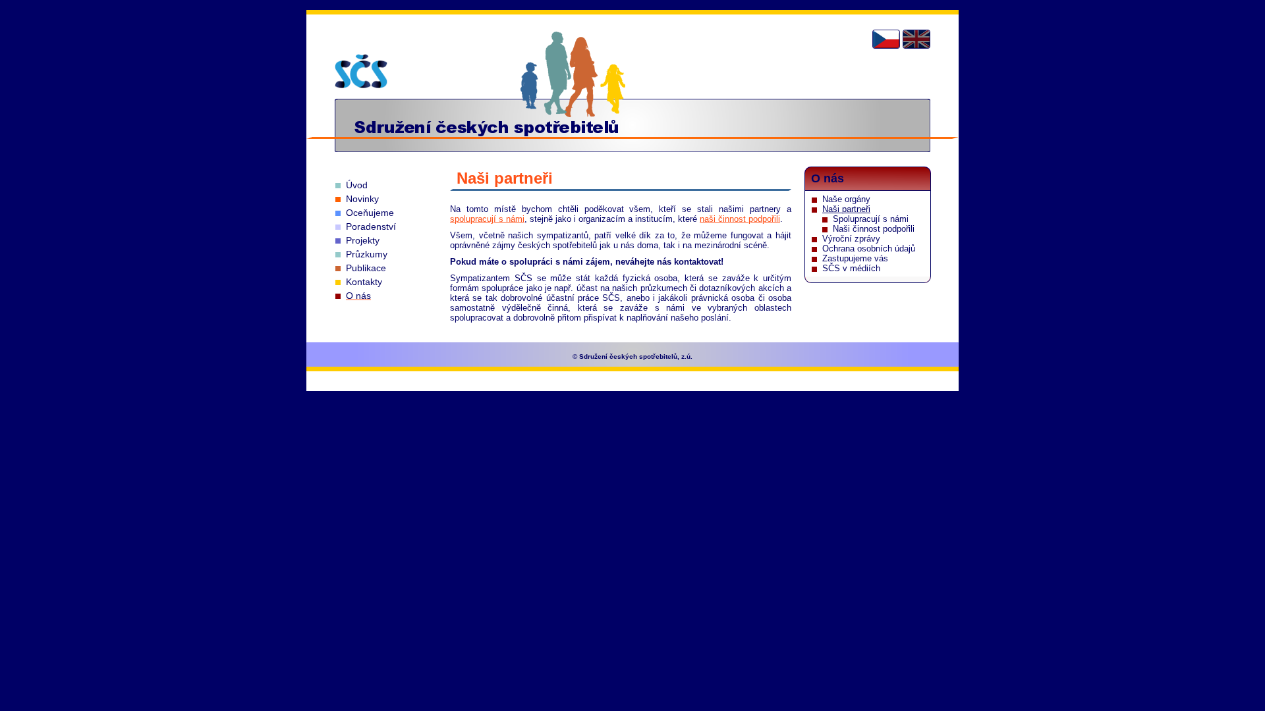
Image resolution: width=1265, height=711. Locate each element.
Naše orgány (846, 199)
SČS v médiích (851, 268)
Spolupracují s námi (871, 219)
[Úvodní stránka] (361, 71)
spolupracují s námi (487, 219)
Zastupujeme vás (855, 258)
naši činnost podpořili (740, 219)
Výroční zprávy (851, 239)
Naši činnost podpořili (873, 229)
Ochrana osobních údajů (868, 248)
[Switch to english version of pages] (916, 39)
